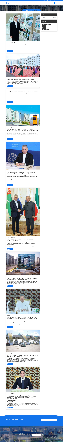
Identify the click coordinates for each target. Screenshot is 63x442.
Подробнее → (9, 51)
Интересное (44, 26)
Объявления (44, 27)
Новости (21, 433)
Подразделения (22, 434)
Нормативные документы (46, 24)
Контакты (49, 419)
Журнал (21, 435)
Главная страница (29, 10)
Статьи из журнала (45, 29)
